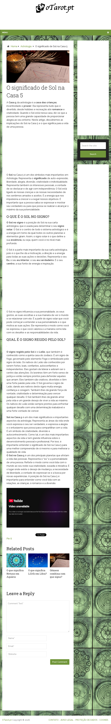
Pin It (9, 538)
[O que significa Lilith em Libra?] (38, 560)
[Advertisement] (55, 22)
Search (93, 154)
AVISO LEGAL (67, 720)
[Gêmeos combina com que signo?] (59, 560)
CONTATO (54, 720)
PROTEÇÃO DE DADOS (86, 720)
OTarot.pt (7, 720)
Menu (5, 32)
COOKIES (103, 720)
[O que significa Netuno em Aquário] (16, 560)
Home (14, 46)
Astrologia (26, 46)
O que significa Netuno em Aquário (15, 573)
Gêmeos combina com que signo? (57, 573)
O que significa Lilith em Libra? (37, 572)
